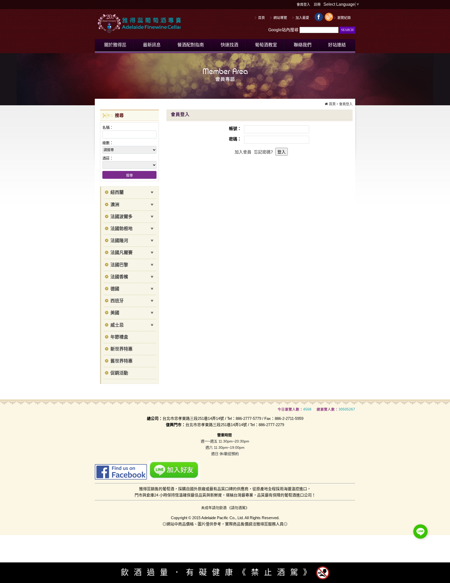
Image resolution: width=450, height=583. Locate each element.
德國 (114, 288)
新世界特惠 (121, 349)
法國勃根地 (121, 228)
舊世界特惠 (121, 361)
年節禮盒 (119, 337)
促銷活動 (119, 373)
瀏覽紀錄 (344, 18)
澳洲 (114, 204)
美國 (114, 312)
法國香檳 (119, 276)
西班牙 (117, 300)
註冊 (317, 4)
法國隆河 (119, 240)
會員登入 (303, 4)
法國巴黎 (119, 264)
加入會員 (243, 152)
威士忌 (117, 325)
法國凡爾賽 (121, 252)
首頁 (332, 104)
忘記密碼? (263, 152)
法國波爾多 (121, 216)
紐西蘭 (117, 192)
